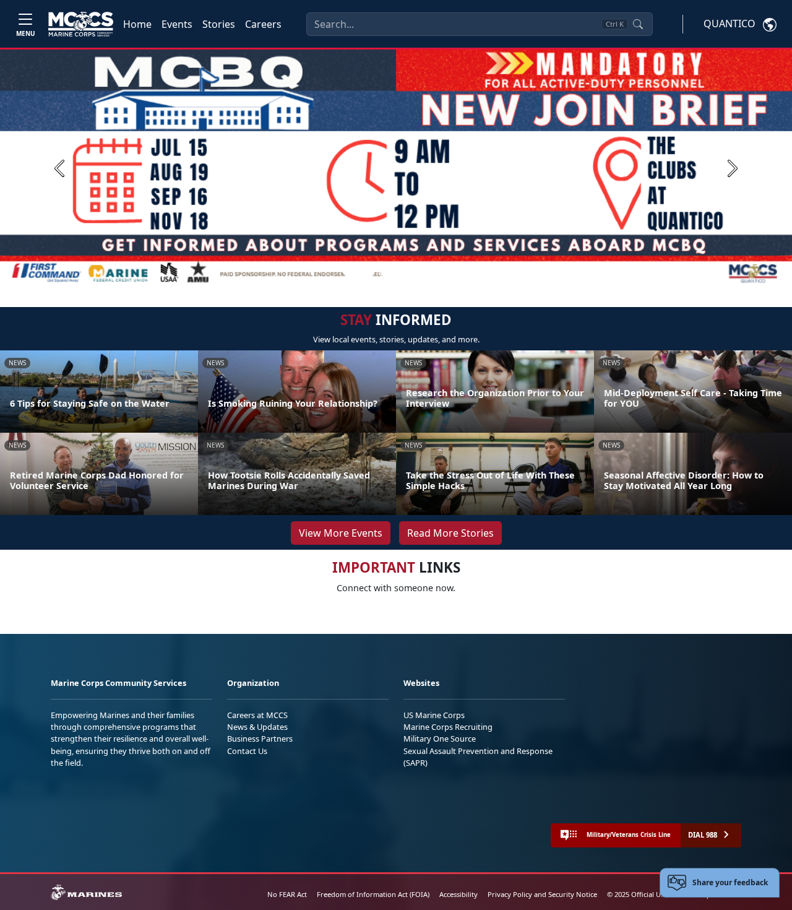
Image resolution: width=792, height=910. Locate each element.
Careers (263, 24)
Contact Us (247, 750)
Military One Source (439, 738)
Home (137, 24)
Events (176, 24)
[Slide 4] (413, 271)
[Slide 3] (398, 271)
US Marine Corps (434, 715)
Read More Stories (450, 533)
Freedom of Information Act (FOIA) (373, 894)
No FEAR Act (287, 894)
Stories (218, 24)
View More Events (340, 533)
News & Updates (257, 726)
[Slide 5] (428, 271)
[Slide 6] (443, 271)
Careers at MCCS (257, 715)
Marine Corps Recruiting (448, 726)
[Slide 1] (358, 271)
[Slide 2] (383, 271)
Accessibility (458, 894)
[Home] (80, 24)
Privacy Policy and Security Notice (542, 894)
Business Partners (260, 738)
